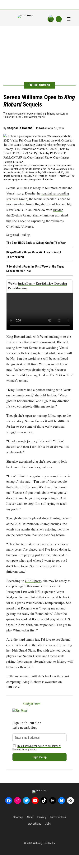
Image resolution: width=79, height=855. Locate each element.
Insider (57, 209)
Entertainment (39, 85)
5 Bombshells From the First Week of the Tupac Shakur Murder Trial (35, 269)
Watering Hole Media (44, 843)
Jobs (48, 823)
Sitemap (18, 817)
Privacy (41, 817)
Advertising (34, 823)
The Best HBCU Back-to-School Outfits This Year (36, 243)
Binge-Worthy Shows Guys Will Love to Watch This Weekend (34, 255)
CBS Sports (33, 580)
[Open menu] (69, 19)
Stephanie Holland (20, 128)
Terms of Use (58, 817)
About (30, 817)
